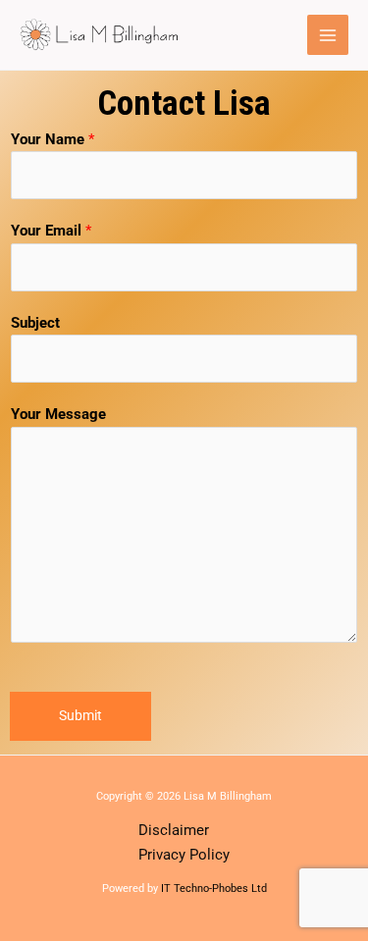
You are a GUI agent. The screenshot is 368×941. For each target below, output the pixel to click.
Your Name (52, 139)
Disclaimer (173, 830)
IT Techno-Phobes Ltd (214, 888)
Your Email (51, 230)
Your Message (58, 414)
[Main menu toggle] (327, 35)
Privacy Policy (184, 854)
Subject (35, 323)
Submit (80, 715)
